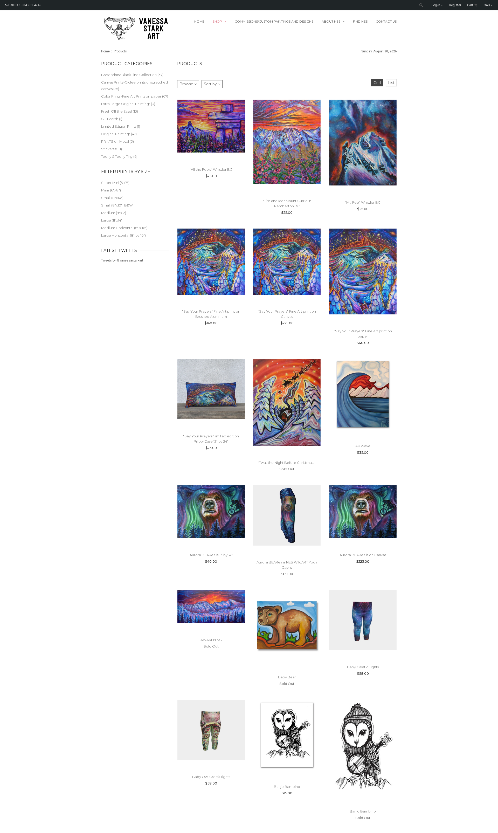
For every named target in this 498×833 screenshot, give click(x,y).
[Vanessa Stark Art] (135, 28)
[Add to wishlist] (218, 545)
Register (455, 5)
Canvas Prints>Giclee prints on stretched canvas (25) (134, 85)
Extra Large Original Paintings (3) (128, 104)
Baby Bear (287, 677)
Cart (470, 5)
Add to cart (277, 301)
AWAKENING (211, 640)
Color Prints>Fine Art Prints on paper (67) (134, 96)
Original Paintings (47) (119, 134)
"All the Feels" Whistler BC (211, 169)
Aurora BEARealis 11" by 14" (211, 555)
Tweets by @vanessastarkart (122, 260)
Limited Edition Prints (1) (120, 126)
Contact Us (386, 21)
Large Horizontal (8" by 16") (123, 235)
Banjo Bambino (287, 786)
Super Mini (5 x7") (115, 183)
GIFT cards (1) (111, 119)
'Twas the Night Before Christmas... (286, 462)
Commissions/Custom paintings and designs (274, 21)
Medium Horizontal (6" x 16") (124, 228)
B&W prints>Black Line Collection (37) (132, 75)
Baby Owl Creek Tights (211, 777)
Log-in (436, 5)
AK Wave (362, 446)
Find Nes (360, 21)
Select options (201, 159)
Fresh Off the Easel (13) (119, 111)
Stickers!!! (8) (111, 149)
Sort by (211, 84)
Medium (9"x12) (113, 213)
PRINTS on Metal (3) (117, 141)
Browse (186, 84)
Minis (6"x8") (111, 190)
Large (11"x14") (112, 220)
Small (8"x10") (112, 198)
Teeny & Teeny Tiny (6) (119, 156)
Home (199, 21)
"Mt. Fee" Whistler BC (363, 202)
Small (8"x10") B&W (117, 205)
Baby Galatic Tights (363, 667)
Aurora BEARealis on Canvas (363, 555)
